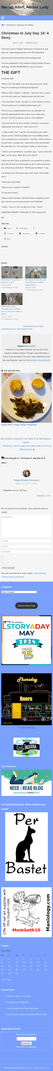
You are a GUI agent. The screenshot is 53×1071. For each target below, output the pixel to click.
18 (24, 966)
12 (31, 963)
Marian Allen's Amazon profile (38, 360)
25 (24, 970)
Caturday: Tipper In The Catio (19, 996)
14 (46, 963)
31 (17, 973)
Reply (48, 496)
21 (46, 966)
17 (17, 966)
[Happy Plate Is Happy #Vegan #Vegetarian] (26, 398)
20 (38, 966)
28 (46, 970)
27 (38, 970)
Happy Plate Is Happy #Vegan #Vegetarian (19, 425)
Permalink (41, 496)
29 (2, 973)
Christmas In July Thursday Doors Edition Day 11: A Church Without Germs (27, 447)
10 (17, 963)
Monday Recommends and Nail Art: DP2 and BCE (27, 1014)
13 (38, 963)
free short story (24, 329)
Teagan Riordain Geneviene (26, 480)
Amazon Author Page (26, 606)
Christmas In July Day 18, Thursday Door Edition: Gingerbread (35, 282)
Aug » (9, 979)
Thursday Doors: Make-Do (17, 1002)
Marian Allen (31, 43)
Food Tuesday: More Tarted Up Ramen (23, 1008)
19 (31, 966)
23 (9, 970)
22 (2, 970)
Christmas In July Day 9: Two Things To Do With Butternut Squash (27, 440)
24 (17, 970)
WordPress (29, 1068)
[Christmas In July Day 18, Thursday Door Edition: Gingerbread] (36, 272)
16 (9, 966)
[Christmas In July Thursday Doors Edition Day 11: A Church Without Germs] (12, 299)
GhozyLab (45, 1068)
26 (31, 970)
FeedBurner (32, 1047)
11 (24, 963)
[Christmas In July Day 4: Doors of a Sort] (12, 272)
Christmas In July (30, 326)
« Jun (3, 979)
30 (9, 973)
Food (41, 326)
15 (2, 966)
